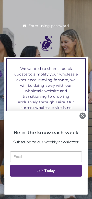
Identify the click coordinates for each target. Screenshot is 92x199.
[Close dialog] (82, 116)
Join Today (46, 170)
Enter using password (48, 26)
